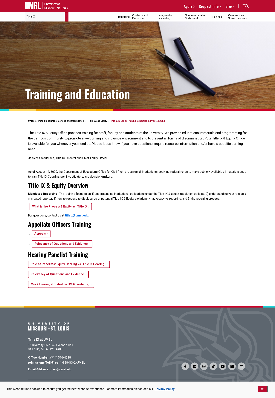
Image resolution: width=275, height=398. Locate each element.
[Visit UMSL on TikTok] (213, 366)
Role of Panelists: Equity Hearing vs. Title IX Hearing (68, 264)
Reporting (124, 16)
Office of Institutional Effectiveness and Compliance (56, 121)
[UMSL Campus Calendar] (241, 366)
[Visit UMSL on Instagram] (204, 366)
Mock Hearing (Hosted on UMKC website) (60, 284)
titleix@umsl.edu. (77, 215)
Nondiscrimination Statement (195, 17)
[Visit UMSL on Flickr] (194, 366)
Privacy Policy (165, 389)
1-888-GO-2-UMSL (72, 362)
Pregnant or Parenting (166, 17)
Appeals (40, 233)
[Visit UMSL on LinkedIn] (232, 366)
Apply (188, 6)
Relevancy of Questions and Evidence (61, 243)
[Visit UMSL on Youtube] (222, 366)
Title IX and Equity (97, 121)
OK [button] (262, 389)
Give (228, 6)
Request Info (209, 6)
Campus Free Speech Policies (237, 17)
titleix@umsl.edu (60, 369)
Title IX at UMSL (40, 339)
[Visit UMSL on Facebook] (185, 366)
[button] (245, 6)
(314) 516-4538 (60, 357)
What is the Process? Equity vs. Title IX (59, 206)
